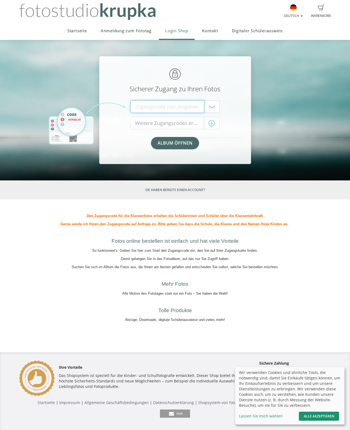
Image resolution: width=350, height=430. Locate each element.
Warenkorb (321, 15)
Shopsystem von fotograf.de (223, 402)
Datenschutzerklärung (173, 402)
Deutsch (292, 15)
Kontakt (210, 31)
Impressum (69, 402)
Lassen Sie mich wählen (261, 416)
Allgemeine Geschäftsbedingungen (116, 402)
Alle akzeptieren (319, 416)
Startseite (77, 31)
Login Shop (176, 31)
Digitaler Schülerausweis (257, 31)
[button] (175, 413)
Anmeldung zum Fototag (126, 31)
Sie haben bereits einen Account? (175, 190)
